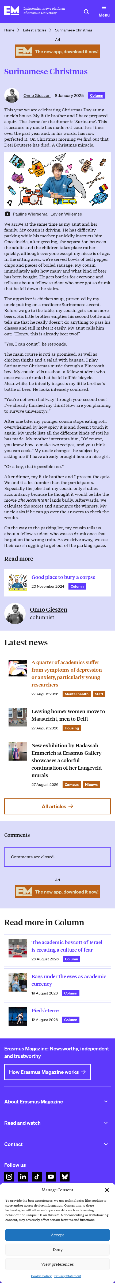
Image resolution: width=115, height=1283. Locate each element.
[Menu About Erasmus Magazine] (106, 1101)
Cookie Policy (41, 1276)
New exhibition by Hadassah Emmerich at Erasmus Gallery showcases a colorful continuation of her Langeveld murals (67, 760)
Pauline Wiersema (30, 213)
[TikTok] (37, 1177)
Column (96, 95)
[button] (107, 1190)
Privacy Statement (67, 1276)
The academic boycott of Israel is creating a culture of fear (67, 946)
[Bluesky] (65, 1177)
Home (9, 30)
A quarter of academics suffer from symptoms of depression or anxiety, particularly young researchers (67, 673)
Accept (57, 1235)
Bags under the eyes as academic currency (69, 980)
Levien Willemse (66, 213)
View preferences (57, 1264)
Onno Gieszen (37, 95)
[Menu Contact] (106, 1144)
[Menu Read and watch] (106, 1123)
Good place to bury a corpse (63, 577)
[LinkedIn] (23, 1177)
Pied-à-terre (45, 1011)
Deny (58, 1249)
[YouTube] (51, 1177)
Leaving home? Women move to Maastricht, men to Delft (68, 715)
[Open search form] (86, 12)
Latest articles (35, 30)
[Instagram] (9, 1177)
